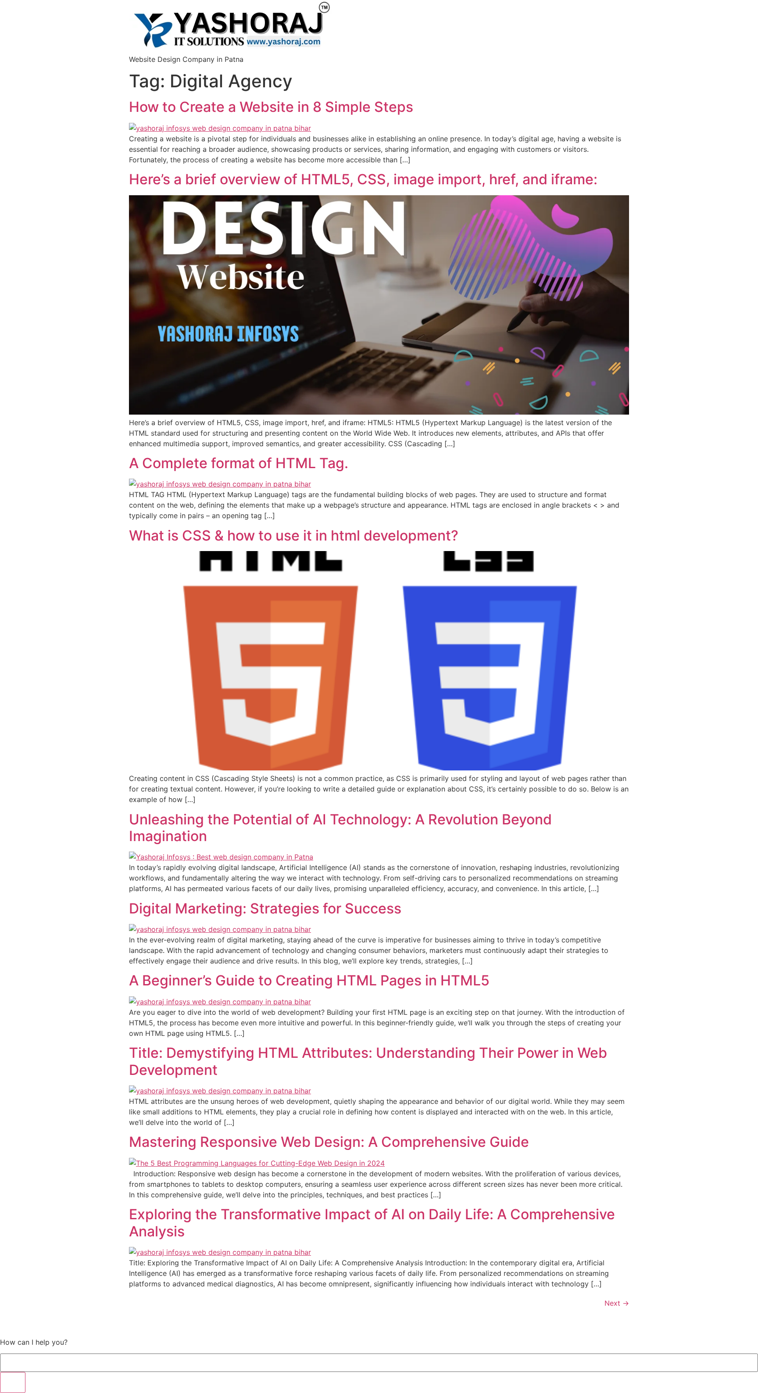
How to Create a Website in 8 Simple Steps (271, 106)
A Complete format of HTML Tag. (238, 463)
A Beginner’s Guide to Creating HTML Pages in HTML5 (309, 980)
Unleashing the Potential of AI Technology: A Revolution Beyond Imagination (340, 828)
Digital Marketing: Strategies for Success (265, 908)
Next (616, 1303)
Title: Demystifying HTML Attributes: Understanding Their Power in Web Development (368, 1061)
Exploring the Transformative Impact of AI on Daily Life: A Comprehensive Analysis (372, 1222)
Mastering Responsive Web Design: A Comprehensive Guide (329, 1141)
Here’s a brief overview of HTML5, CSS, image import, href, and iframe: (363, 179)
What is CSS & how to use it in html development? (293, 535)
